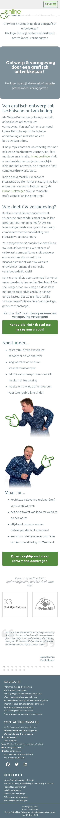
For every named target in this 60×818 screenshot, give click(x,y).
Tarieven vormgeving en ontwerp (18, 707)
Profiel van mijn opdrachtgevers (18, 687)
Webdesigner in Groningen (15, 800)
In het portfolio (40, 156)
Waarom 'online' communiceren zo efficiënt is (24, 704)
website (50, 83)
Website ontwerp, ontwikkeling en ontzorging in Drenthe (29, 783)
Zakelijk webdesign (12, 790)
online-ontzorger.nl (12, 751)
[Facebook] (7, 764)
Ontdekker (15, 812)
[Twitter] (16, 764)
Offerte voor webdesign (14, 794)
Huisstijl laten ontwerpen (15, 787)
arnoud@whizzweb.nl (14, 747)
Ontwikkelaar (37, 812)
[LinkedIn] (25, 764)
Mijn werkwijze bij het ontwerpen (18, 710)
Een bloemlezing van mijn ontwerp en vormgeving (26, 700)
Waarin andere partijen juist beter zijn (20, 697)
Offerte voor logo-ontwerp (16, 797)
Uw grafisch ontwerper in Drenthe (19, 780)
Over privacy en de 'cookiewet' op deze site (23, 714)
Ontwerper (25, 812)
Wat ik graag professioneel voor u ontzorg (23, 693)
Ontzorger (51, 812)
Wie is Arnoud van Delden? (15, 690)
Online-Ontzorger (13, 190)
